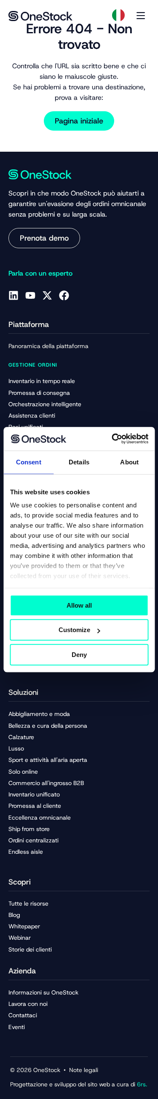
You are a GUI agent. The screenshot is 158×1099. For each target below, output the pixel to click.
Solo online (23, 771)
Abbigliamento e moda (39, 714)
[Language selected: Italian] (118, 15)
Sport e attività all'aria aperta (47, 760)
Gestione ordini (32, 365)
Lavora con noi (28, 1004)
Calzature (21, 737)
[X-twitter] (47, 295)
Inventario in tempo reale (41, 381)
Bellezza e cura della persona (47, 725)
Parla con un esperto (40, 273)
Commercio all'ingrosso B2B (46, 783)
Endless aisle (25, 851)
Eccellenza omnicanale (39, 817)
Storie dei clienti (30, 949)
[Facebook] (64, 295)
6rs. (141, 1084)
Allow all (79, 605)
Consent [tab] (28, 462)
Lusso (16, 748)
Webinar (19, 937)
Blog (14, 915)
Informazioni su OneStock (43, 992)
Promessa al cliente (34, 806)
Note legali (83, 1070)
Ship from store (29, 829)
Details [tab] (79, 462)
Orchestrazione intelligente (44, 404)
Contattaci (22, 1015)
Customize (74, 629)
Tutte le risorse (28, 903)
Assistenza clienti (31, 415)
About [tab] (129, 462)
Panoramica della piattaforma (48, 346)
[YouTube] (30, 295)
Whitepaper (24, 926)
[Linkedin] (13, 295)
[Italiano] (118, 15)
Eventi (16, 1027)
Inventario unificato (34, 794)
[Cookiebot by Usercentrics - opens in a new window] (112, 438)
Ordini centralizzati (33, 840)
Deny (79, 654)
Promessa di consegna (39, 393)
